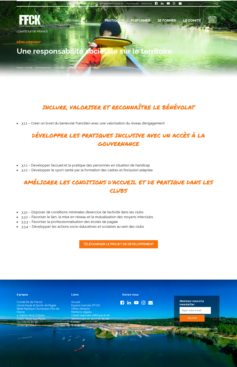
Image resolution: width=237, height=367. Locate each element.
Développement (43, 67)
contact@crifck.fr (27, 325)
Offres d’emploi (80, 308)
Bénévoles (146, 4)
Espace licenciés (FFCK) (85, 305)
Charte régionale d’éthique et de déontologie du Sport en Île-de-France (90, 318)
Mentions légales (81, 312)
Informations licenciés (111, 4)
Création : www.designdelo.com (197, 328)
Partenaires (132, 4)
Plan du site (78, 325)
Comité (28, 67)
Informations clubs (86, 4)
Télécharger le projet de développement (118, 244)
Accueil (75, 302)
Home (20, 67)
